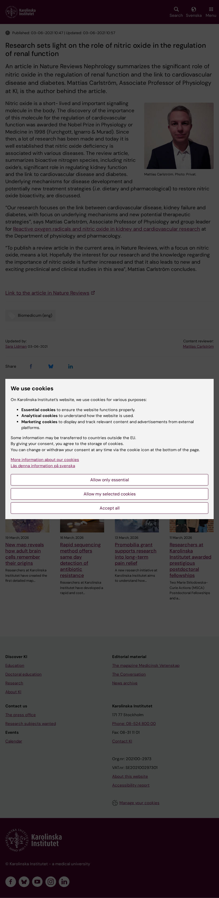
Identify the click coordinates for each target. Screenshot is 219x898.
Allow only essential (109, 480)
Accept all (110, 508)
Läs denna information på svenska (43, 465)
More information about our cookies (45, 459)
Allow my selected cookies (110, 494)
